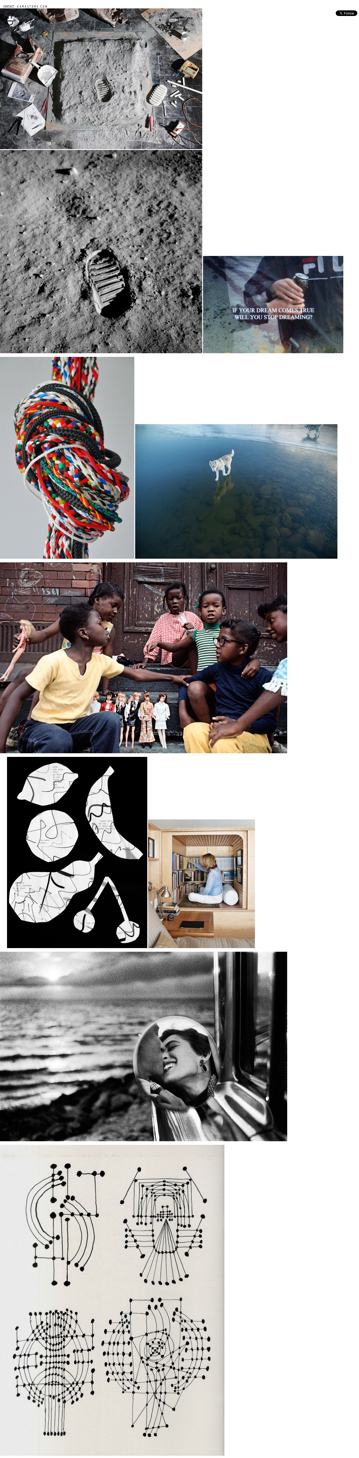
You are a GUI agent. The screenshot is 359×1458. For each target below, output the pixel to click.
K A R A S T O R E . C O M (31, 6)
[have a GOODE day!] (9, 24)
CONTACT (8, 6)
